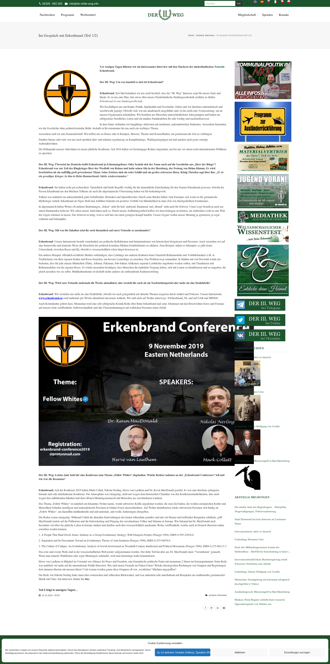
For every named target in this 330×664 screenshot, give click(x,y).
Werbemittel (87, 15)
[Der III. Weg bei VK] (263, 335)
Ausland (212, 595)
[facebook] (205, 607)
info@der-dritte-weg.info (83, 3)
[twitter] (211, 607)
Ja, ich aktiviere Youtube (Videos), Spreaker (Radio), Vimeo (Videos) (183, 652)
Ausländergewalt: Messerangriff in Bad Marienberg (262, 591)
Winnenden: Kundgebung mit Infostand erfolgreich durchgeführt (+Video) (262, 581)
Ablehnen (240, 652)
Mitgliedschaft (246, 15)
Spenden (267, 15)
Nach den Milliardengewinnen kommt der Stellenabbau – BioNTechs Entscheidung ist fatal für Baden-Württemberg (262, 550)
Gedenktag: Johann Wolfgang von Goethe (257, 571)
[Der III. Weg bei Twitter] (263, 320)
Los (239, 3)
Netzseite (219, 67)
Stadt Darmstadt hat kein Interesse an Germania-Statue (260, 521)
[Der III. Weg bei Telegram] (263, 305)
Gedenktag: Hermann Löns (249, 539)
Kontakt (283, 15)
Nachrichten (47, 15)
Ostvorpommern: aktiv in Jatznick (253, 531)
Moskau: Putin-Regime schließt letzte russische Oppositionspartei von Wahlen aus (260, 601)
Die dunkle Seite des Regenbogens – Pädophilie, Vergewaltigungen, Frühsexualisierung (261, 509)
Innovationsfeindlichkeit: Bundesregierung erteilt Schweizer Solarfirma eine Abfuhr (261, 561)
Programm (67, 15)
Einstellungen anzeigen (297, 652)
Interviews (222, 595)
